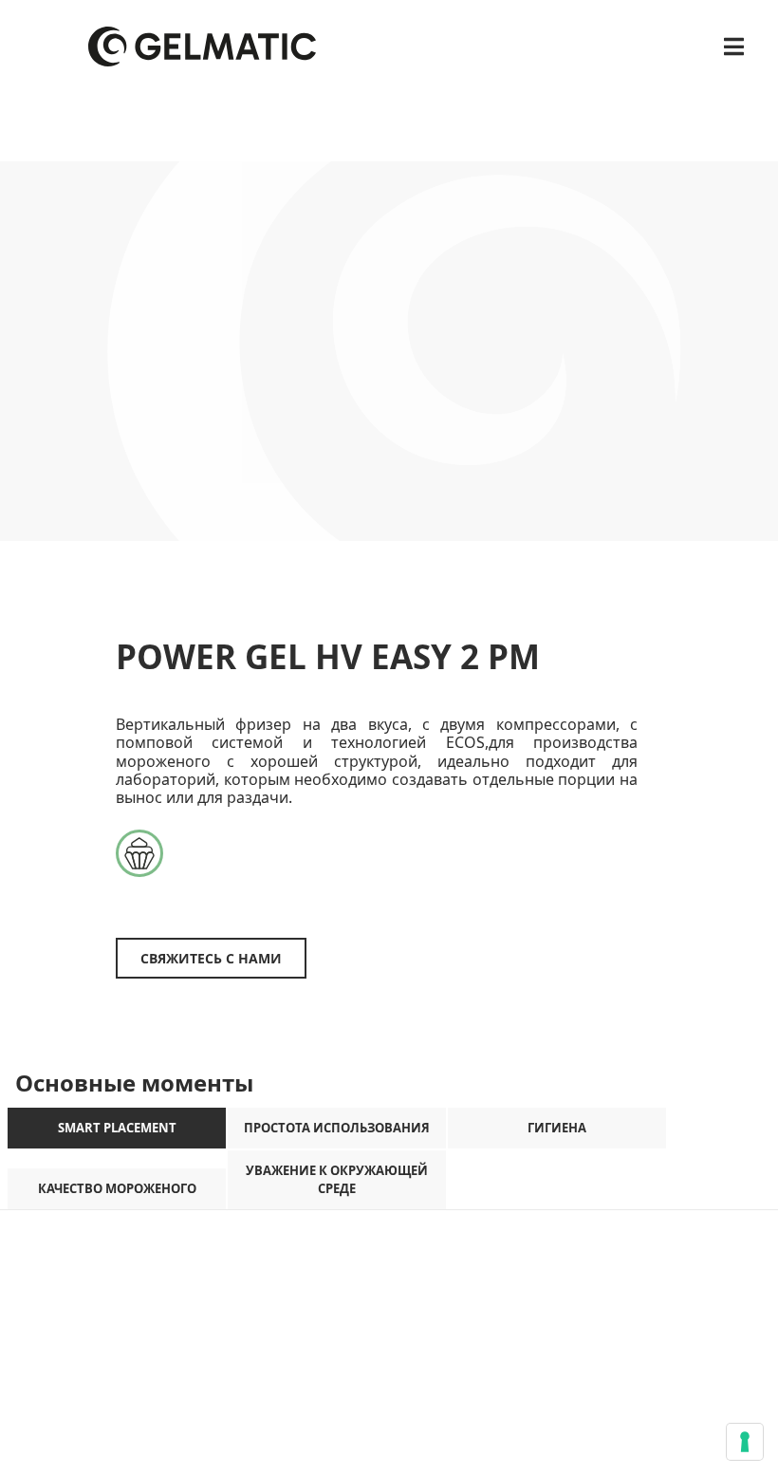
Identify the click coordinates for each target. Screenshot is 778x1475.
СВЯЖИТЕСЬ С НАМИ (211, 958)
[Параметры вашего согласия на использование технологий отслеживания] (745, 1442)
